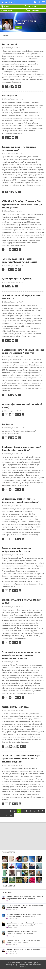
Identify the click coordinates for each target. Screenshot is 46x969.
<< (2, 811)
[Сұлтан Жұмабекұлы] (19, 866)
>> (11, 815)
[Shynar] (19, 859)
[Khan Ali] (32, 866)
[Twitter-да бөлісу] (16, 86)
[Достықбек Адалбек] (39, 880)
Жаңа (6, 6)
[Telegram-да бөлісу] (12, 86)
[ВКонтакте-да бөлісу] (6, 86)
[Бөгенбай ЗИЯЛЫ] (12, 866)
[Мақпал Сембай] (32, 880)
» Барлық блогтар (8, 886)
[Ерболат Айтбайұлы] (39, 859)
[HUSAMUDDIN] (19, 880)
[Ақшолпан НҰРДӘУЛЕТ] (12, 859)
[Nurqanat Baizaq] (32, 859)
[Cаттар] (39, 873)
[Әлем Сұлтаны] (5, 880)
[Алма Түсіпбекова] (12, 880)
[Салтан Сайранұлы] (25, 866)
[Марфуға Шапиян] (5, 866)
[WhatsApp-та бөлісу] (19, 86)
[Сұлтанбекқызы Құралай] (39, 866)
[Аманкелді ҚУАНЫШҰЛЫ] (12, 873)
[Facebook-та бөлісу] (3, 86)
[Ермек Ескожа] (19, 873)
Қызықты (8, 10)
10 (2, 815)
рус (14, 3)
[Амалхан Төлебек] (32, 873)
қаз (14, 1)
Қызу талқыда (33, 10)
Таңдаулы (31, 6)
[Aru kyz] (5, 873)
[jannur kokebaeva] (25, 873)
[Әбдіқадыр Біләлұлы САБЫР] (25, 859)
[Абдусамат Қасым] (5, 859)
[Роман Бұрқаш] (25, 880)
